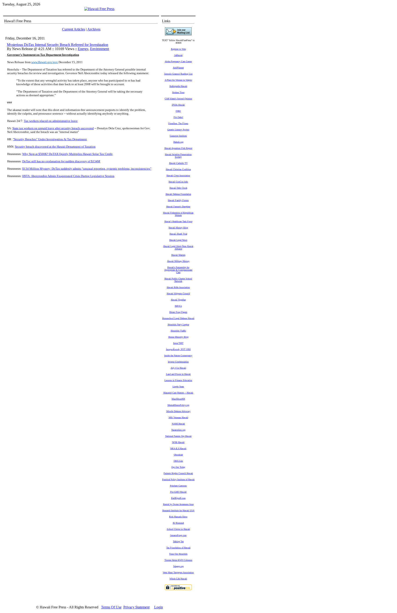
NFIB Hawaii (178, 442)
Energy (83, 49)
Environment (99, 49)
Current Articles (73, 29)
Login (158, 607)
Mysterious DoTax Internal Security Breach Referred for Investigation (57, 45)
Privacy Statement (136, 607)
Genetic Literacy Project (178, 129)
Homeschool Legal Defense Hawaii (178, 318)
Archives (93, 29)
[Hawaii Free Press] (99, 9)
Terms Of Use (111, 607)
